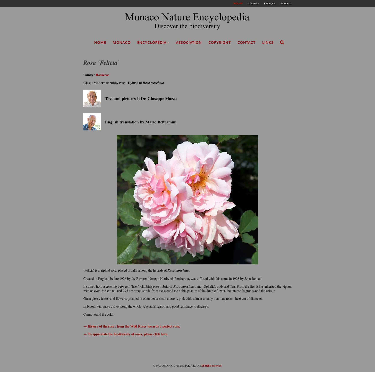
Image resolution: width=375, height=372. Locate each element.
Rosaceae (102, 74)
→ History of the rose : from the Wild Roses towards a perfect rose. (131, 326)
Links (267, 42)
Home (100, 42)
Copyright (219, 42)
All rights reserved (211, 365)
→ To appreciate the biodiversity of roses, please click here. (125, 333)
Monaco (122, 42)
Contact (246, 42)
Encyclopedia (151, 42)
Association (189, 42)
